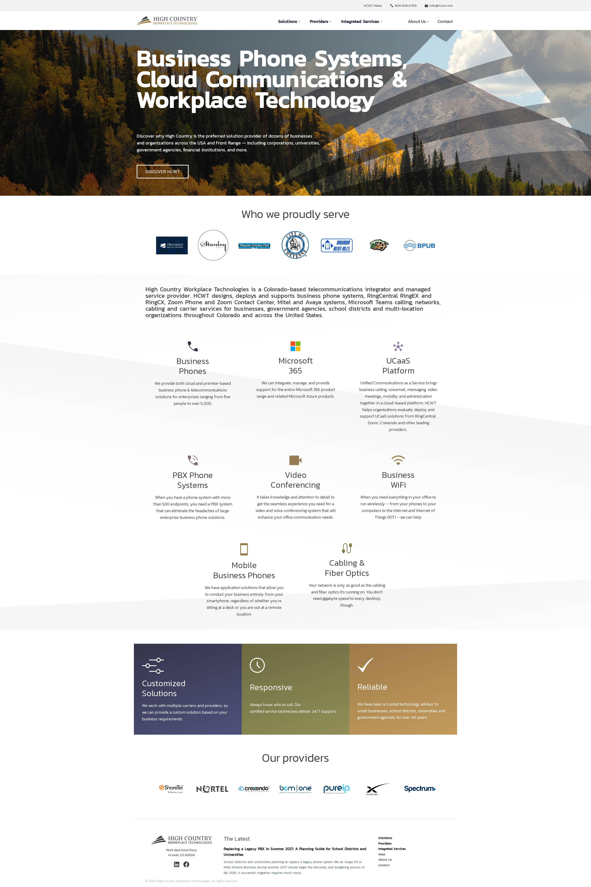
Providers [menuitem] (385, 843)
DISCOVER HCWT (162, 171)
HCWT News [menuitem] (373, 5)
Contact (445, 21)
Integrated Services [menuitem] (392, 848)
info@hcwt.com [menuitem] (441, 5)
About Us (417, 21)
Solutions (287, 21)
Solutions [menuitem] (385, 838)
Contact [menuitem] (383, 865)
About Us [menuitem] (385, 859)
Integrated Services (360, 21)
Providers (319, 21)
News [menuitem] (381, 854)
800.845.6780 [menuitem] (406, 5)
